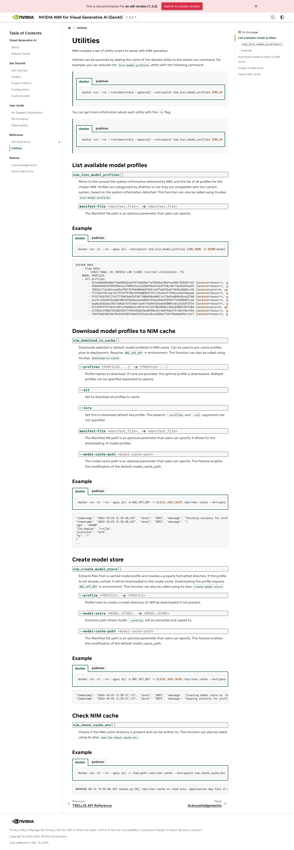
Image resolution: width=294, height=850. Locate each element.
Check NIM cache (249, 74)
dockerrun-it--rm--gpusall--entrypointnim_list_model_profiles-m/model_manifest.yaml (152, 249)
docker (84, 81)
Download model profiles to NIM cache (259, 59)
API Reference (20, 142)
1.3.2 (130, 17)
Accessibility (131, 830)
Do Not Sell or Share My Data (76, 830)
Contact (196, 830)
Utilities (16, 148)
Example (246, 50)
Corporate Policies (153, 830)
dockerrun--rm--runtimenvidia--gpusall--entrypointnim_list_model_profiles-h (152, 139)
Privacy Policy (18, 830)
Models (16, 77)
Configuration (20, 89)
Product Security (178, 830)
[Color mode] (282, 17)
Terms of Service (109, 830)
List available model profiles (257, 38)
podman (102, 81)
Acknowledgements (24, 165)
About (15, 47)
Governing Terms (22, 171)
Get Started (19, 70)
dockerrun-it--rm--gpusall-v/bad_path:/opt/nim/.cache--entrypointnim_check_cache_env (152, 773)
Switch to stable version (182, 6)
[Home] (69, 28)
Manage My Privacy (42, 830)
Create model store (251, 68)
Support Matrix (21, 83)
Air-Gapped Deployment (27, 112)
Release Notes (20, 53)
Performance (20, 119)
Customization (20, 96)
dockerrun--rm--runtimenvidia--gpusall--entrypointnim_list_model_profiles (152, 92)
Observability (19, 125)
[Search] (272, 17)
